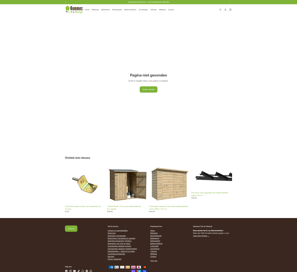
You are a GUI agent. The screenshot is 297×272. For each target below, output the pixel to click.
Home (152, 230)
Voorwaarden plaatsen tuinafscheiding (122, 249)
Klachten (111, 256)
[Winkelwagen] (230, 9)
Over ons (153, 261)
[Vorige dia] (194, 177)
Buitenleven (154, 238)
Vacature (71, 229)
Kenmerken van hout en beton (119, 243)
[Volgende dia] (228, 177)
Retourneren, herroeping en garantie (121, 238)
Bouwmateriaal (155, 236)
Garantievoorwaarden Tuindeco (119, 241)
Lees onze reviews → (201, 236)
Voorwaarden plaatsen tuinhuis (119, 246)
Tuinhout (153, 251)
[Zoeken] (220, 9)
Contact (153, 256)
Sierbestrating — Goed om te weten (121, 251)
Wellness (153, 254)
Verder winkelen (148, 89)
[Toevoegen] (102, 201)
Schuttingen (155, 249)
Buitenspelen (155, 241)
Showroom (112, 233)
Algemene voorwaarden (117, 236)
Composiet (154, 246)
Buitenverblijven (156, 243)
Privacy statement (114, 259)
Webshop (154, 233)
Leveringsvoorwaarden (116, 254)
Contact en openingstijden (118, 230)
